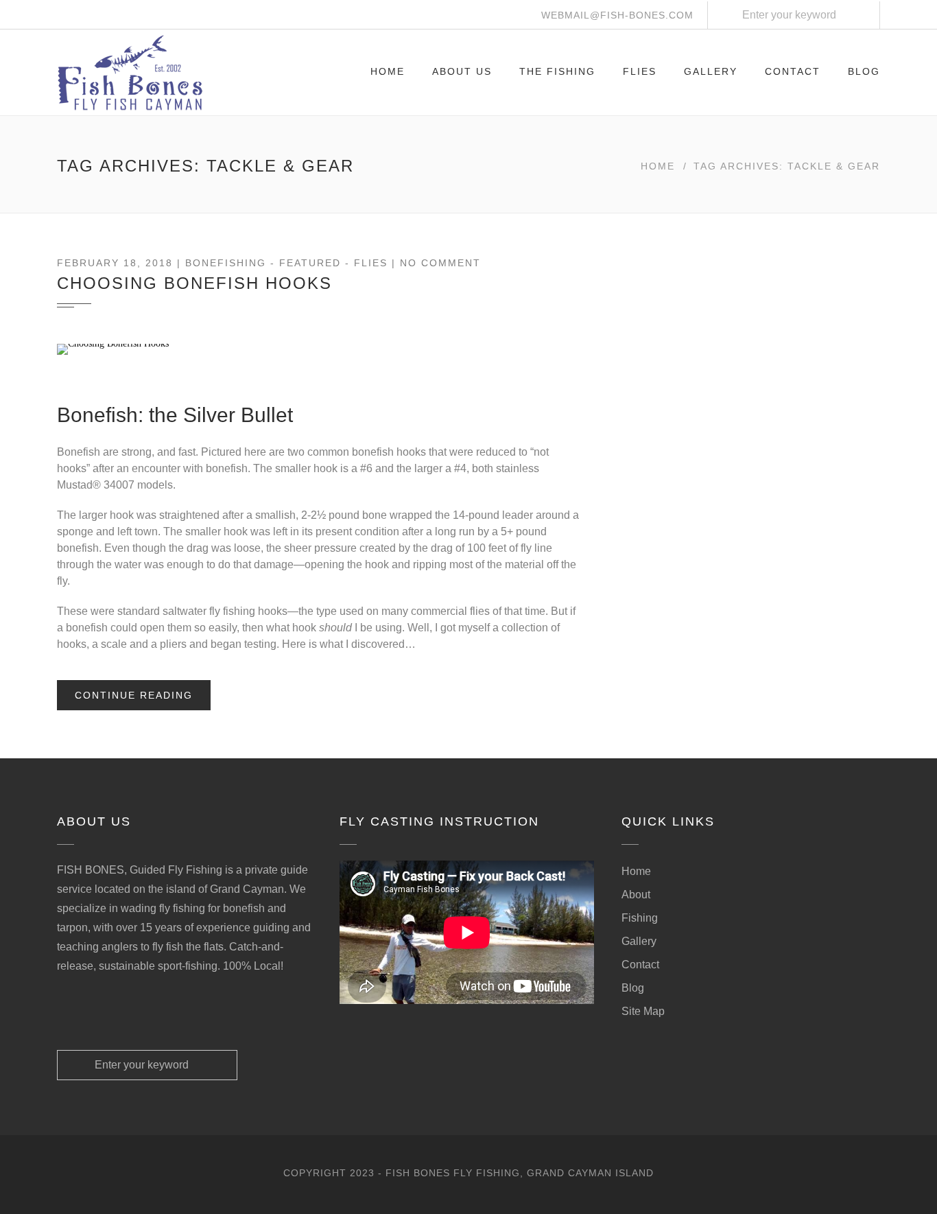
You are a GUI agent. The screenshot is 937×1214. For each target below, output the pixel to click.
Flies (639, 71)
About (635, 894)
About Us (462, 71)
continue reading (134, 695)
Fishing (639, 918)
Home (387, 71)
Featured (310, 262)
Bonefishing (225, 262)
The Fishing (557, 71)
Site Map (643, 1011)
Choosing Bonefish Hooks (194, 283)
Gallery (710, 71)
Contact (792, 71)
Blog (864, 71)
